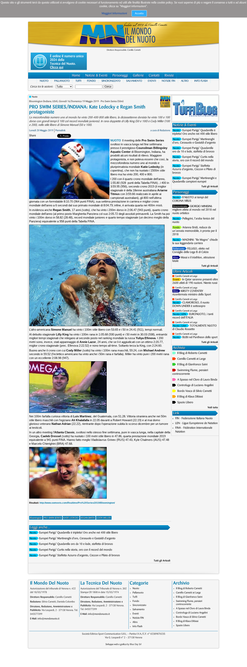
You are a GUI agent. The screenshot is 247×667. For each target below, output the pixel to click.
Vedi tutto (213, 407)
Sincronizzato (111, 81)
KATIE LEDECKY (71, 518)
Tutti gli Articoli (162, 560)
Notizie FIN (168, 81)
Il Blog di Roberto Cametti (192, 353)
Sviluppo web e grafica (116, 644)
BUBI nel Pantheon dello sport (199, 337)
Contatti (154, 75)
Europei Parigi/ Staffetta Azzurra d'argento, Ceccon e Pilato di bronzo (79, 555)
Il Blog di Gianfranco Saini (192, 364)
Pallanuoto (62, 81)
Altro (185, 81)
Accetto (139, 13)
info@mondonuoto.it (48, 618)
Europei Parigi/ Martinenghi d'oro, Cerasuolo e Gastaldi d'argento (77, 538)
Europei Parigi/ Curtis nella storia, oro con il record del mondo (75, 550)
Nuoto (44, 81)
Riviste (169, 75)
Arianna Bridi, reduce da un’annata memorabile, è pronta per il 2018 (194, 231)
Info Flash (201, 81)
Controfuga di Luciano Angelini (195, 385)
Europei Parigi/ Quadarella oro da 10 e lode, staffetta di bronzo (76, 544)
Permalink (60, 130)
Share (32, 135)
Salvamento (134, 81)
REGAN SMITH (88, 518)
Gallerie (138, 75)
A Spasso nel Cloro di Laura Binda (197, 379)
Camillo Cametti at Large (186, 276)
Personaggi (120, 75)
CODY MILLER (104, 518)
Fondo (91, 81)
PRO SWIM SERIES (52, 518)
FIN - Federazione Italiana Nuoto (194, 418)
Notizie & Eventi (96, 75)
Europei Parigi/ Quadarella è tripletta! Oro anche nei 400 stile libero (78, 532)
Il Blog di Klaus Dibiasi (190, 396)
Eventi (152, 81)
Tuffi (78, 81)
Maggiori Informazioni (114, 13)
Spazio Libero (185, 402)
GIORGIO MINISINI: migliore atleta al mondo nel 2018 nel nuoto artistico (194, 210)
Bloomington (36, 518)
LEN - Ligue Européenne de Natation (196, 423)
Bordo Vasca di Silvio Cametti (194, 391)
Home (76, 75)
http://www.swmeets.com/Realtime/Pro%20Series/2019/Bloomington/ (77, 503)
